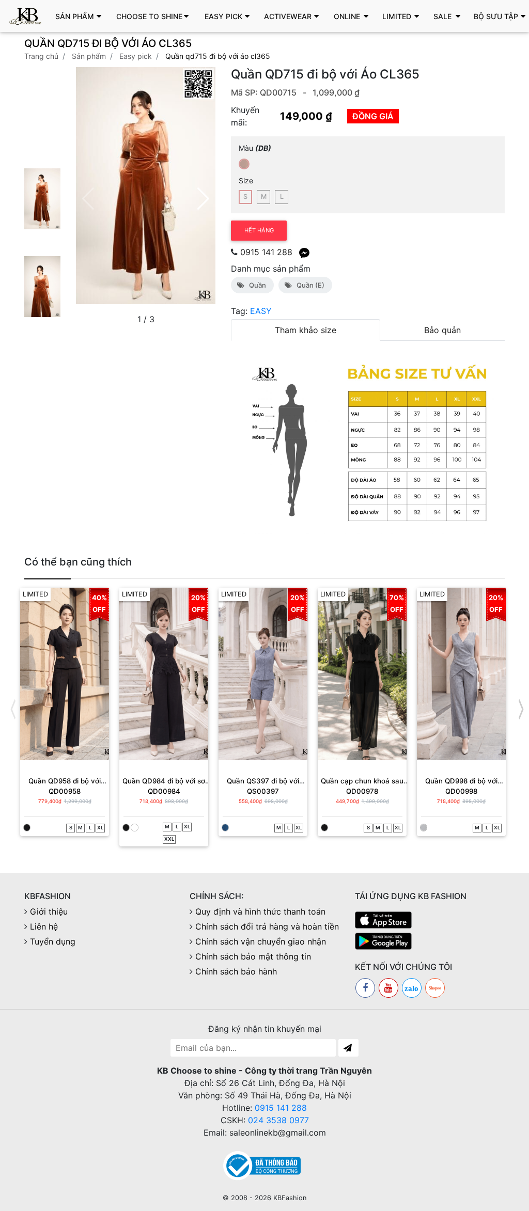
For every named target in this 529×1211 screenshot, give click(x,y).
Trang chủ (41, 56)
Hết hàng (259, 230)
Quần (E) (309, 285)
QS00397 (263, 791)
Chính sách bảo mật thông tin (253, 956)
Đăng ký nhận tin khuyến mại (264, 1029)
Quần (256, 285)
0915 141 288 (266, 252)
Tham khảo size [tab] (305, 330)
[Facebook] (365, 988)
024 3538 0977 (278, 1120)
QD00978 (362, 791)
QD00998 (461, 791)
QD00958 (65, 791)
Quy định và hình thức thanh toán (260, 911)
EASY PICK (135, 56)
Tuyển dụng (52, 941)
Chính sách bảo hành (236, 971)
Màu (255, 148)
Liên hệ (44, 926)
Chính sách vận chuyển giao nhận (260, 941)
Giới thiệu (49, 911)
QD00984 (164, 791)
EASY (261, 311)
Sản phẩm (89, 56)
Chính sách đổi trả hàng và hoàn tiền (267, 926)
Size (246, 180)
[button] (81, 16)
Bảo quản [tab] (442, 330)
